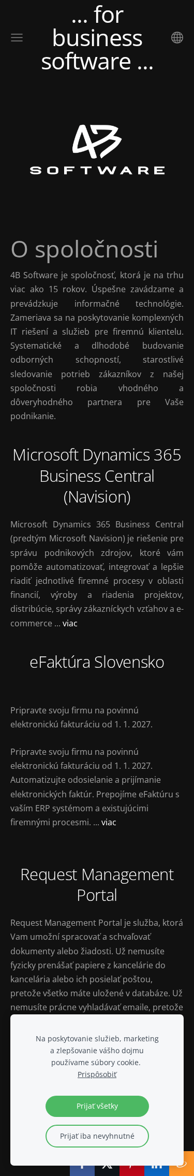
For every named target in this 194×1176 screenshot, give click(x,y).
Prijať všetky (97, 1106)
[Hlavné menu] (17, 37)
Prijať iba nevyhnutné (97, 1136)
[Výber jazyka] (177, 37)
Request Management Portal (96, 884)
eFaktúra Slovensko (96, 661)
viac (70, 623)
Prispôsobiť (97, 1074)
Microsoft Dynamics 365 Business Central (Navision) (96, 475)
